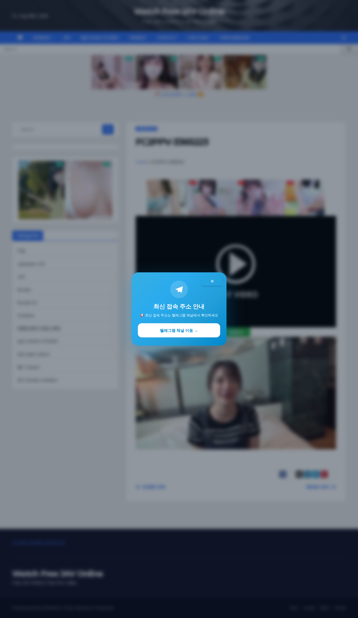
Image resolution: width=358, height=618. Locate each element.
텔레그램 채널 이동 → (179, 330)
